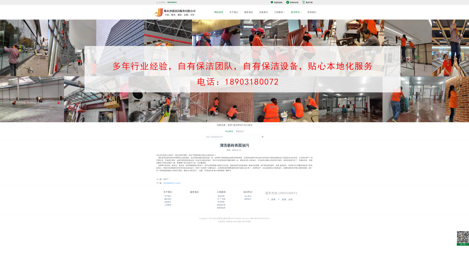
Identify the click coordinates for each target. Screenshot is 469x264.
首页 (230, 125)
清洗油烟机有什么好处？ (172, 183)
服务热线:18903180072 (281, 193)
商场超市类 (221, 205)
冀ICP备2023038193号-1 (260, 218)
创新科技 (229, 221)
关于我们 (233, 12)
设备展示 (263, 12)
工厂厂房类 (221, 199)
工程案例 (278, 12)
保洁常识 (295, 12)
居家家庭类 (221, 208)
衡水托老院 (237, 221)
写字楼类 (221, 202)
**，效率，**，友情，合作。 (281, 199)
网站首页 (218, 12)
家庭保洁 (240, 131)
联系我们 (312, 12)
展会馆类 (221, 196)
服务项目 (248, 12)
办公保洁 (248, 125)
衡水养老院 (246, 221)
